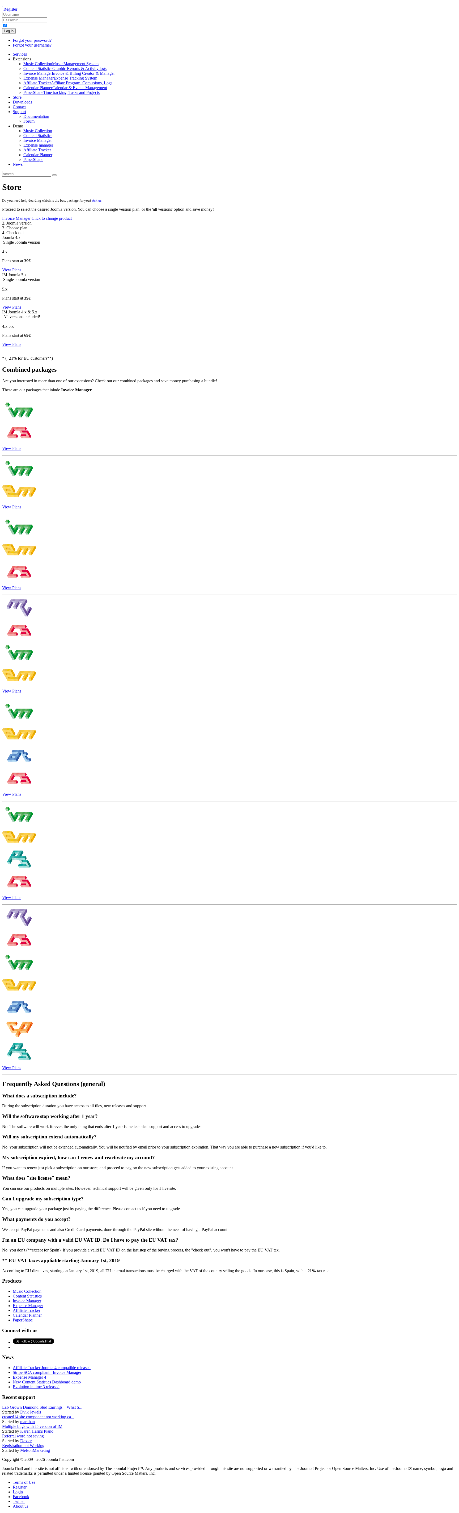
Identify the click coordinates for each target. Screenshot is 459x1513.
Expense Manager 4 (29, 1377)
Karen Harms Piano (36, 1431)
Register (10, 9)
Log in (9, 31)
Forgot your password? (32, 40)
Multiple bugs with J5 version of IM (32, 1426)
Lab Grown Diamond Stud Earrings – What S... (42, 1407)
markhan (27, 1421)
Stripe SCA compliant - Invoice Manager (47, 1372)
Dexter (26, 1441)
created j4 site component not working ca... (38, 1417)
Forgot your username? (32, 45)
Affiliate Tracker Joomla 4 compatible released (52, 1367)
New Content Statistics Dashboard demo (47, 1382)
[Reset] (54, 175)
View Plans (11, 270)
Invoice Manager (37, 218)
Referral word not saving (23, 1436)
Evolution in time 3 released (36, 1387)
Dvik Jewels (30, 1412)
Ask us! (97, 200)
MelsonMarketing (35, 1450)
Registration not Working (23, 1445)
